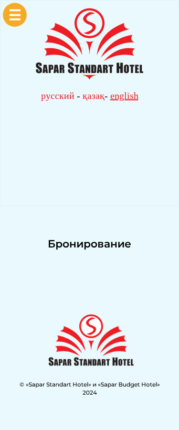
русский (57, 95)
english (124, 95)
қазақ (94, 95)
